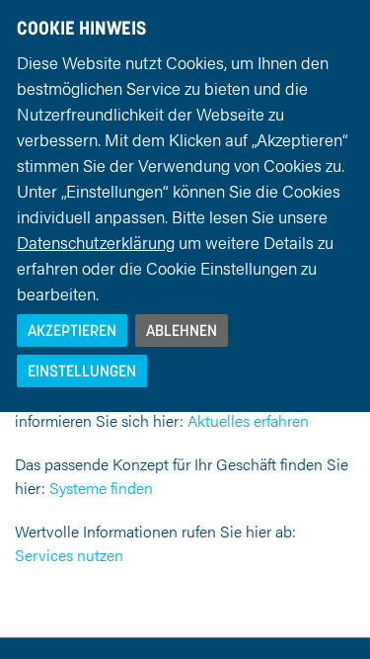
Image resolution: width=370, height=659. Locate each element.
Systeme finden (101, 487)
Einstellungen (82, 370)
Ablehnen (181, 330)
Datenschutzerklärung (96, 242)
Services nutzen (69, 554)
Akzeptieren (72, 330)
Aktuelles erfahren (248, 420)
